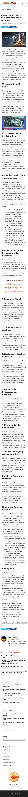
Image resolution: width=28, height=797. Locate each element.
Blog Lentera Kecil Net (15, 793)
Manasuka (8, 9)
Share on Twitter (5, 27)
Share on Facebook (13, 27)
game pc (18, 622)
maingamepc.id (6, 71)
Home (2, 9)
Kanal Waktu (6, 759)
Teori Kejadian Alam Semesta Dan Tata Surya (14, 727)
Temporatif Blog (7, 765)
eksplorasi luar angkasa (8, 622)
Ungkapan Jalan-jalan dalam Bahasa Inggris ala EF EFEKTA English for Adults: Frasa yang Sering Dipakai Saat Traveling (13, 662)
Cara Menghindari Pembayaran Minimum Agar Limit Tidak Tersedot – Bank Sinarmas (14, 671)
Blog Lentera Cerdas (8, 750)
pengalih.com (6, 753)
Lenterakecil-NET (11, 23)
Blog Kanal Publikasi (8, 762)
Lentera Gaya (6, 756)
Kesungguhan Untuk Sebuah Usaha (11, 730)
